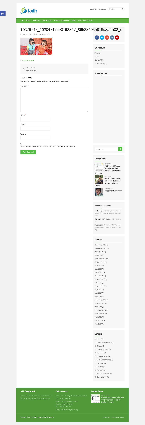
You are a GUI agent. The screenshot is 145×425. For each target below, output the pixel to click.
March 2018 (99, 320)
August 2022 (99, 276)
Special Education (103, 373)
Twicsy (99, 211)
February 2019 (100, 310)
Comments (100, 63)
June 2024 (98, 265)
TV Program (101, 377)
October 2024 (99, 262)
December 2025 (100, 245)
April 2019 (98, 307)
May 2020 (98, 293)
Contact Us (102, 9)
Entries (99, 60)
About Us (93, 9)
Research (100, 370)
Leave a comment (28, 60)
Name (23, 115)
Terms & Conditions (61, 21)
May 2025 (98, 255)
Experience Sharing (104, 360)
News (74, 21)
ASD (98, 339)
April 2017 (98, 324)
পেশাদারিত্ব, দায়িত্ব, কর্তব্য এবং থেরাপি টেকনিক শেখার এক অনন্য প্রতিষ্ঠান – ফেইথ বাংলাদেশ (108, 213)
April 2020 (98, 296)
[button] (3, 13)
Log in (97, 56)
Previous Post (31, 69)
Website (23, 134)
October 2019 (99, 303)
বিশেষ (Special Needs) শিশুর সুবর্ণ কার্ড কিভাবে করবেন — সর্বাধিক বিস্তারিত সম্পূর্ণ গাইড (112, 400)
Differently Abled (102, 349)
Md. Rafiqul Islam (39, 34)
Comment (24, 86)
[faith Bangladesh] (22, 20)
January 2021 (99, 286)
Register (98, 53)
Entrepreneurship (103, 356)
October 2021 (99, 279)
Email (23, 125)
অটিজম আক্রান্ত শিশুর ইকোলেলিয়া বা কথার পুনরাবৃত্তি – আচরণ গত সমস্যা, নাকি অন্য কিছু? (108, 227)
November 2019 (100, 300)
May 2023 (98, 269)
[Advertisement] (108, 109)
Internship (100, 363)
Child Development (103, 343)
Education (100, 353)
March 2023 (99, 272)
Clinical (99, 346)
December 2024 (100, 259)
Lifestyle (100, 367)
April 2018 (98, 317)
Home (28, 21)
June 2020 (98, 289)
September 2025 (100, 248)
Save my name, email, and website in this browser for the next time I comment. (47, 146)
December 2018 (100, 313)
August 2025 (99, 252)
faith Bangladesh (85, 21)
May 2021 (98, 283)
